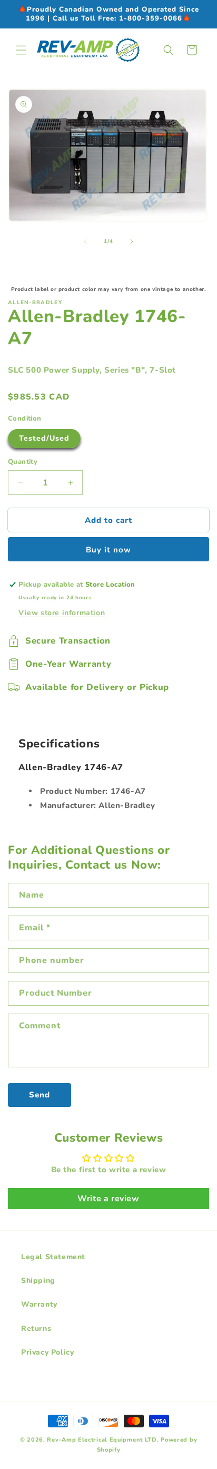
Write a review (108, 1198)
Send (39, 1094)
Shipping (38, 1281)
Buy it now (108, 549)
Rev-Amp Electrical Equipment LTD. (103, 1440)
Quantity (22, 461)
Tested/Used (44, 438)
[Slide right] (131, 241)
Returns (36, 1329)
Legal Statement (53, 1257)
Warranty (39, 1304)
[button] (21, 50)
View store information (61, 613)
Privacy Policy (47, 1352)
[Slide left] (85, 241)
